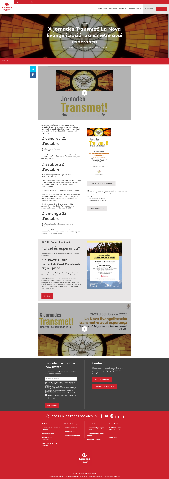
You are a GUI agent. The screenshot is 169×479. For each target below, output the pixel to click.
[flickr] (117, 416)
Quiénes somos (102, 8)
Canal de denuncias (95, 476)
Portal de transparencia (111, 476)
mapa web (113, 437)
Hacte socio (162, 9)
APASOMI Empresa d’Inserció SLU (116, 429)
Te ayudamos (149, 8)
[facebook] (101, 416)
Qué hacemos (113, 8)
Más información (102, 379)
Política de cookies (80, 476)
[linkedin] (122, 416)
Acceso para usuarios (39, 2)
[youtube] (106, 416)
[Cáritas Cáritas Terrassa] (7, 7)
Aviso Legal (63, 395)
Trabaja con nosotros (104, 386)
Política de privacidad (65, 476)
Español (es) (55, 2)
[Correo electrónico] (61, 379)
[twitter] (96, 416)
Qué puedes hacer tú (135, 8)
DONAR (47, 296)
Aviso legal (53, 476)
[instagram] (111, 416)
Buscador (22, 2)
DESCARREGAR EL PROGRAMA (101, 183)
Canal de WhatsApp (117, 424)
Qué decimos (123, 8)
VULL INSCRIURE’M (97, 208)
